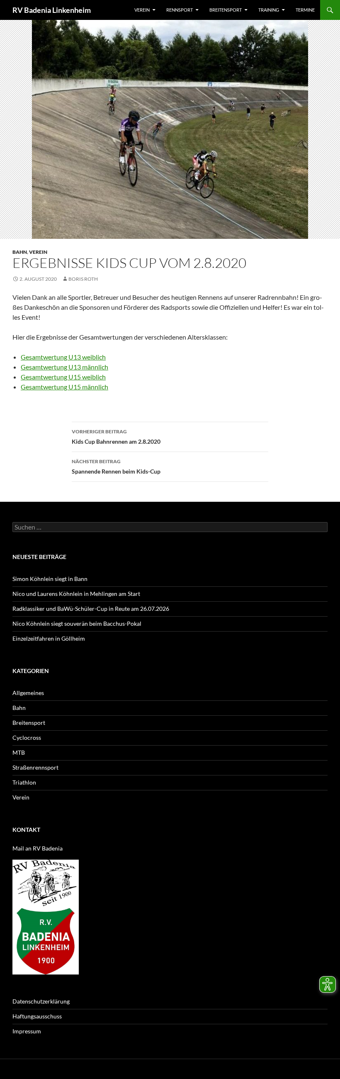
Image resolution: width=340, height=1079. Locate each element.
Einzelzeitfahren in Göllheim (48, 638)
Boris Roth (83, 279)
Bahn (19, 252)
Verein (142, 9)
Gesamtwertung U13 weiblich (63, 357)
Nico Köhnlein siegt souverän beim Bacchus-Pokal (76, 623)
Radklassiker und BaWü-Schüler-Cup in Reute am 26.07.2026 (90, 608)
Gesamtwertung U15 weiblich (63, 377)
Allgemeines (28, 692)
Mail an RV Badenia (37, 848)
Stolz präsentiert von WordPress (103, 1069)
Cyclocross (26, 737)
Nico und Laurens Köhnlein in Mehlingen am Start (76, 593)
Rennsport (179, 9)
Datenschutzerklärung (41, 1001)
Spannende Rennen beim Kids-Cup (116, 466)
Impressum (26, 1031)
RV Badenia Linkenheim (51, 10)
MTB (18, 752)
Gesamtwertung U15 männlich (64, 387)
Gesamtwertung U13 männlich (64, 367)
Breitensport (225, 9)
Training (268, 9)
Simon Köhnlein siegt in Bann (49, 578)
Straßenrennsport (35, 767)
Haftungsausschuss (37, 1016)
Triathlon (24, 782)
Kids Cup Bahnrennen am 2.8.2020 (116, 436)
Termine (305, 9)
